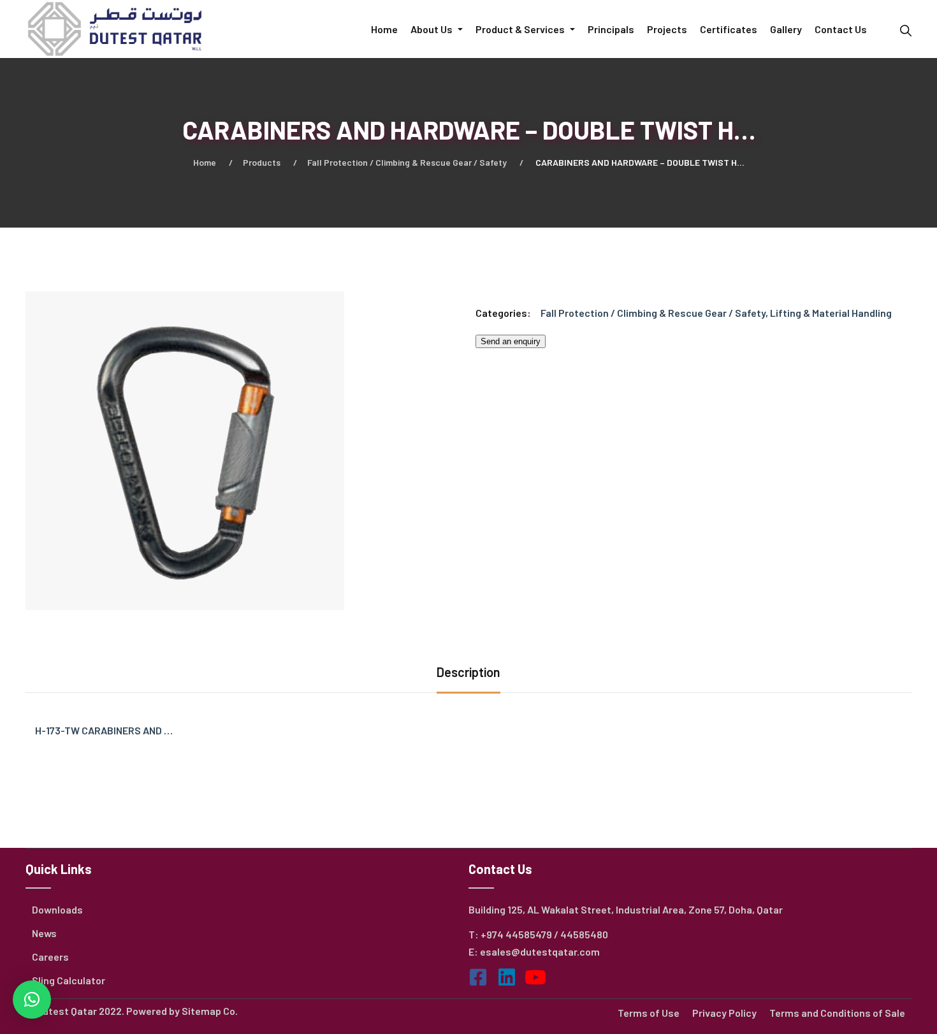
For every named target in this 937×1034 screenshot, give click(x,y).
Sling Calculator (68, 980)
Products (261, 162)
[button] (32, 999)
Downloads (57, 909)
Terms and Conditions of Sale (837, 1013)
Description (468, 672)
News (44, 933)
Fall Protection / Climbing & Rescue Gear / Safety (407, 162)
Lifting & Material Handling (831, 313)
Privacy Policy (724, 1013)
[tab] (468, 673)
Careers (50, 956)
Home (204, 162)
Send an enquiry (511, 341)
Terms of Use (648, 1013)
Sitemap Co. (210, 1011)
